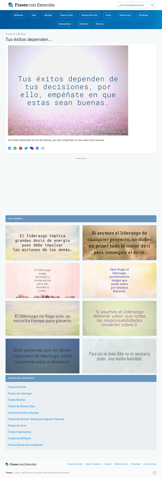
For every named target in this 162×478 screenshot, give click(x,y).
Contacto (107, 464)
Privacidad (135, 464)
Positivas (143, 15)
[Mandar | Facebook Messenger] (37, 148)
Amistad (83, 24)
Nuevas (100, 24)
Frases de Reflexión (19, 438)
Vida (34, 15)
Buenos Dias (66, 15)
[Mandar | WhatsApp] (15, 148)
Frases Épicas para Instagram (25, 444)
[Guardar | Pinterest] (20, 148)
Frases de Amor (17, 425)
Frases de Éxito (17, 387)
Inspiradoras (64, 24)
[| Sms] (31, 148)
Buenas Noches (89, 15)
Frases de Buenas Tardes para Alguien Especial (36, 419)
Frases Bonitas (16, 399)
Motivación (125, 15)
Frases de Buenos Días (21, 406)
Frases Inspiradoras (19, 431)
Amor (108, 15)
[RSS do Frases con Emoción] (154, 473)
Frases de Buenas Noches (23, 412)
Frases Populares (93, 464)
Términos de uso (121, 464)
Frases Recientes (75, 464)
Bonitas (48, 15)
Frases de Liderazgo (20, 393)
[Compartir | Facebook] (9, 148)
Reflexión (18, 15)
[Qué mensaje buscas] (152, 5)
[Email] (42, 148)
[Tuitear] (26, 148)
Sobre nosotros (149, 464)
